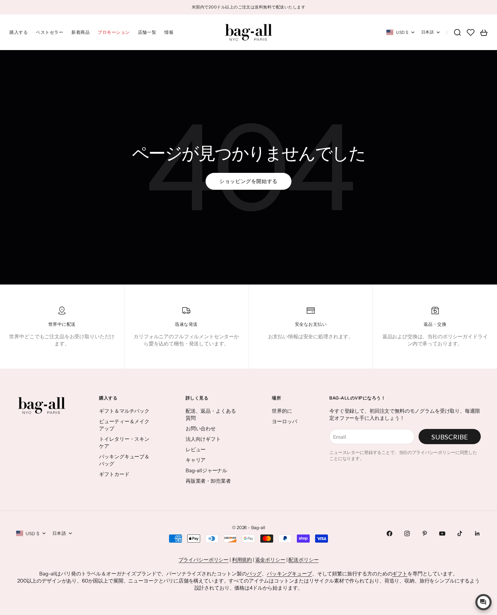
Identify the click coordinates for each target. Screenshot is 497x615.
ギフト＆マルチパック (124, 411)
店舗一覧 (147, 32)
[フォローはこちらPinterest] (424, 533)
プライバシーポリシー (204, 559)
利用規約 (242, 559)
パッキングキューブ (289, 573)
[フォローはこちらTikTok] (459, 533)
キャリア (196, 460)
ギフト (399, 573)
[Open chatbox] (483, 602)
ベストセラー (49, 32)
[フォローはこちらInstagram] (407, 533)
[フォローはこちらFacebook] (389, 533)
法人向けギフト (203, 439)
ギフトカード (114, 474)
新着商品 (80, 32)
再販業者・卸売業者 (208, 481)
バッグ (254, 573)
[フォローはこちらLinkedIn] (477, 533)
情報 (168, 32)
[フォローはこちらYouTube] (442, 533)
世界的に (282, 411)
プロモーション (114, 32)
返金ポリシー (270, 559)
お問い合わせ (201, 428)
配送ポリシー (303, 559)
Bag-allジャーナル (206, 470)
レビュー (196, 449)
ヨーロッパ (284, 421)
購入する (18, 32)
